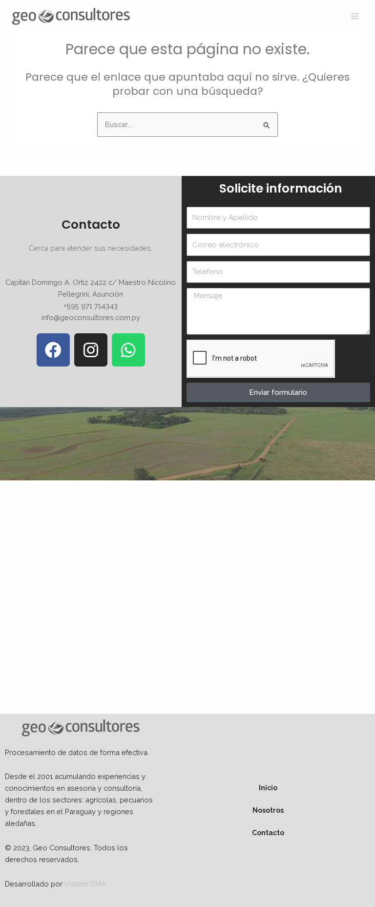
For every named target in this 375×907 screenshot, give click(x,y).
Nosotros (268, 810)
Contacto (268, 833)
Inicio (268, 788)
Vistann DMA (85, 884)
